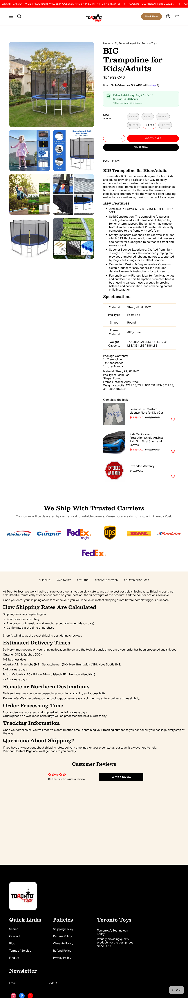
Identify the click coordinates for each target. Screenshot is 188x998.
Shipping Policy (63, 929)
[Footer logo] (23, 896)
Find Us (14, 957)
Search (13, 929)
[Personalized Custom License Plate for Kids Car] (114, 414)
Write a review (121, 777)
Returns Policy (62, 936)
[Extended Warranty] (114, 471)
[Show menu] (11, 16)
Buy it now (141, 147)
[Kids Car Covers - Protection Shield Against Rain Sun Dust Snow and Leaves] (114, 442)
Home (106, 43)
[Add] (173, 419)
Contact (14, 936)
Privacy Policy (62, 957)
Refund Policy (62, 950)
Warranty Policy (63, 943)
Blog (12, 943)
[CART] (176, 16)
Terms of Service (20, 950)
